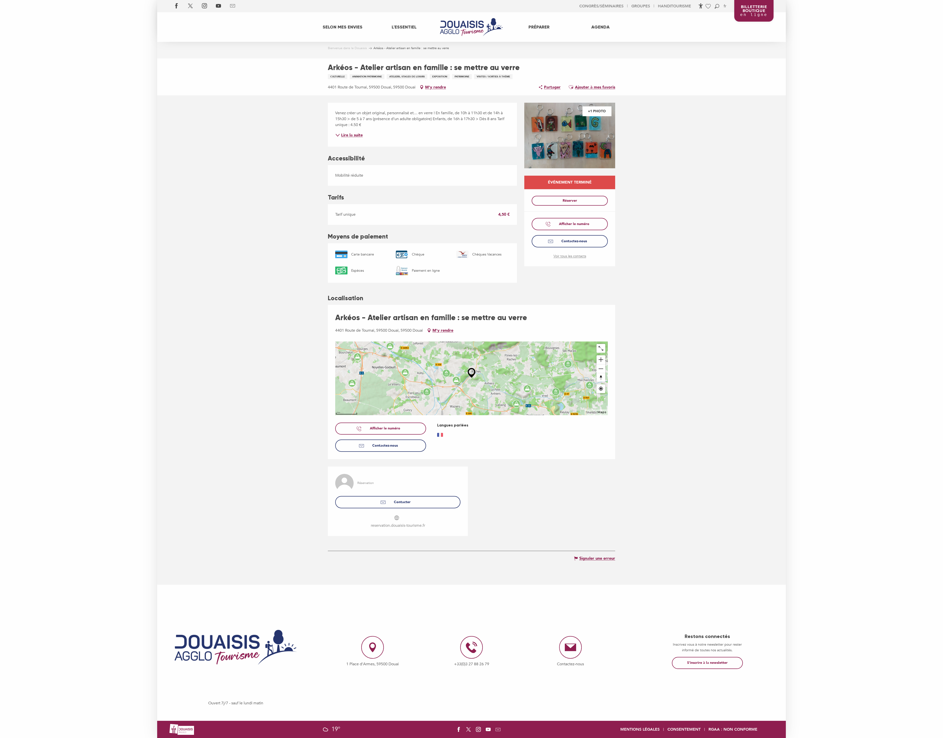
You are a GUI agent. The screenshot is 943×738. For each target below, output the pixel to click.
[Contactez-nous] (232, 6)
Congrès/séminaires (601, 6)
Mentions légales (640, 729)
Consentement (684, 729)
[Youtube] (218, 6)
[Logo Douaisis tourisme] (236, 647)
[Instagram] (204, 6)
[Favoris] (709, 6)
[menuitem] (342, 27)
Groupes (640, 6)
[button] (717, 6)
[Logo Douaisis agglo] (181, 729)
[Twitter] (190, 6)
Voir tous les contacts (570, 256)
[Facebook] (176, 6)
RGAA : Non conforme (732, 729)
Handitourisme (674, 6)
